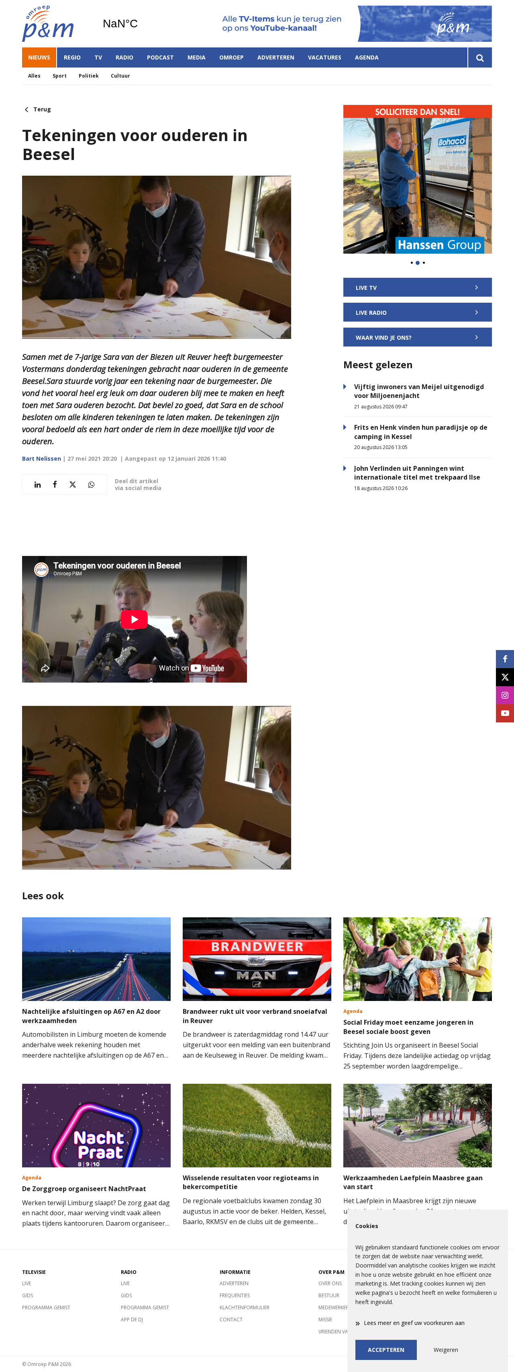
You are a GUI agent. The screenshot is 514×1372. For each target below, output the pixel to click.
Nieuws (39, 57)
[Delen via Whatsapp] (91, 484)
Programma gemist (46, 1307)
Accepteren (386, 1350)
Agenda (367, 57)
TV (98, 57)
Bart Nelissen (41, 458)
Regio (72, 57)
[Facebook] (505, 659)
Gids (27, 1295)
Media (197, 57)
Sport (60, 75)
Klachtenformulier (244, 1307)
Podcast (160, 57)
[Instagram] (505, 695)
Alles (34, 75)
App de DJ (132, 1319)
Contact (231, 1319)
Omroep (231, 57)
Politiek (89, 75)
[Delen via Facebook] (55, 484)
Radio (124, 57)
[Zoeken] (479, 57)
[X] (505, 677)
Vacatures (324, 57)
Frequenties (235, 1295)
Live (26, 1283)
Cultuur (120, 75)
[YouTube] (505, 713)
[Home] (56, 24)
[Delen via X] (72, 484)
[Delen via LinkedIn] (38, 484)
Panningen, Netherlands (140, 23)
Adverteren (275, 57)
